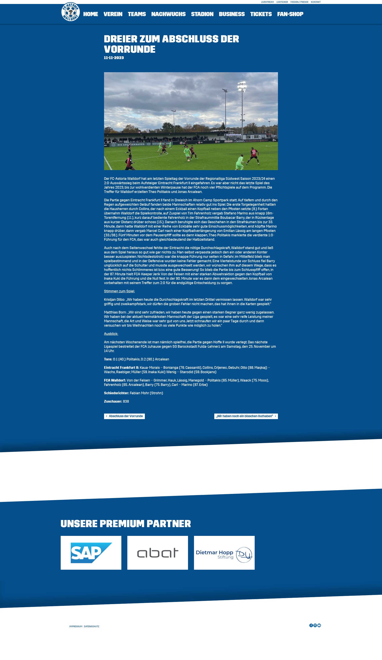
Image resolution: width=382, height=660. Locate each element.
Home (90, 14)
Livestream (267, 2)
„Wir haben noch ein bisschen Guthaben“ (244, 416)
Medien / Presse (299, 2)
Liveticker (282, 2)
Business (232, 14)
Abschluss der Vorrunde (126, 416)
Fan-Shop (290, 14)
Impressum (75, 626)
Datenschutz (91, 626)
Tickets (261, 14)
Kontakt (316, 2)
